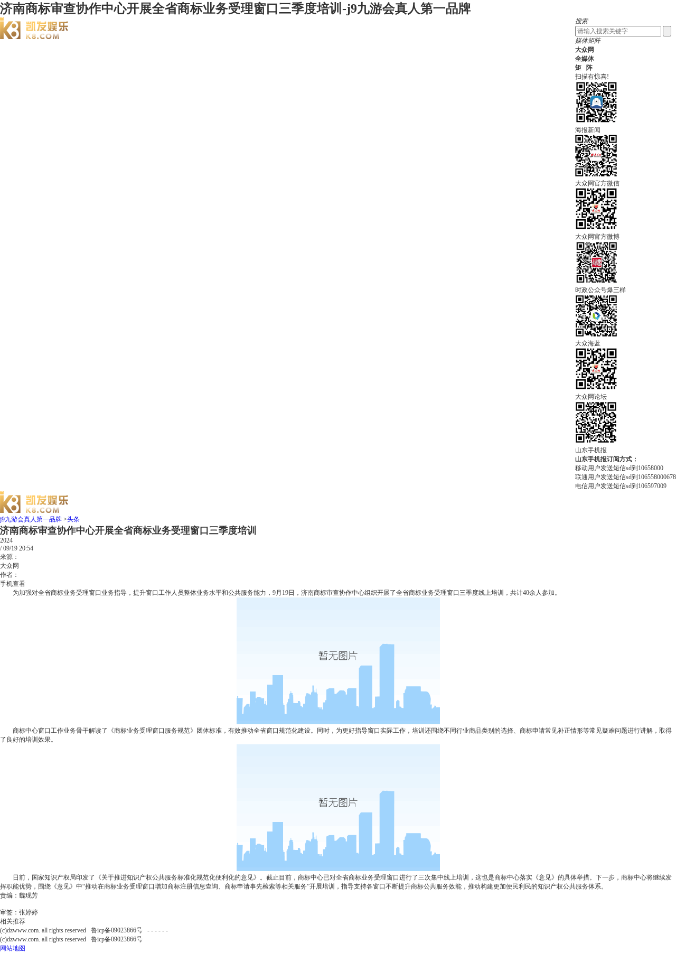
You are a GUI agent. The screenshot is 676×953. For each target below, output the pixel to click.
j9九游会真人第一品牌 (31, 519)
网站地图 (12, 948)
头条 (73, 519)
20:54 (26, 548)
